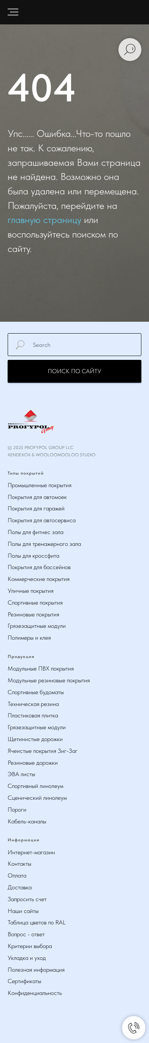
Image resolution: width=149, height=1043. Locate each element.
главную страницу (44, 580)
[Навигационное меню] (13, 12)
